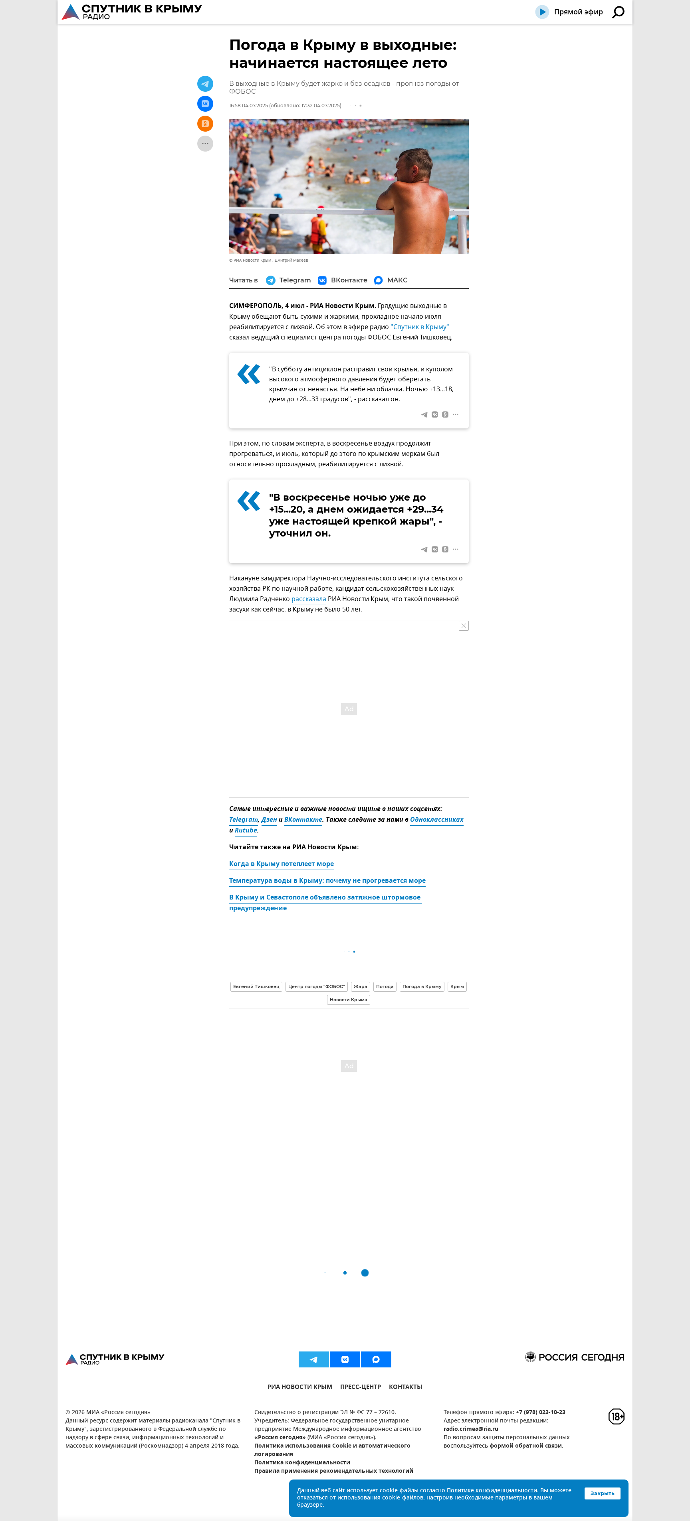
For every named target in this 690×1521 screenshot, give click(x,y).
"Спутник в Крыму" (420, 327)
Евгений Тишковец (256, 986)
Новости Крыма (348, 999)
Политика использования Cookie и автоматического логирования (332, 1450)
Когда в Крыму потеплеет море (281, 864)
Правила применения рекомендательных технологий (333, 1471)
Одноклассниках (437, 820)
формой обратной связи (526, 1446)
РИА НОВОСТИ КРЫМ (300, 1388)
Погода (385, 986)
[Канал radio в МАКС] (376, 1359)
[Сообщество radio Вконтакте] (345, 1359)
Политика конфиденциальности (302, 1463)
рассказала (308, 599)
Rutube (246, 831)
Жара (360, 986)
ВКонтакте (303, 820)
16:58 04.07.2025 (248, 106)
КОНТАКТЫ (405, 1388)
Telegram (243, 820)
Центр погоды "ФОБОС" (316, 986)
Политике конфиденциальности (492, 1490)
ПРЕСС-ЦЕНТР (360, 1388)
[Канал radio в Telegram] (314, 1359)
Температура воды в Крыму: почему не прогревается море (327, 881)
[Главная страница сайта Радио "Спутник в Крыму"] (133, 12)
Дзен (269, 820)
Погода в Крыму (422, 986)
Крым (457, 986)
